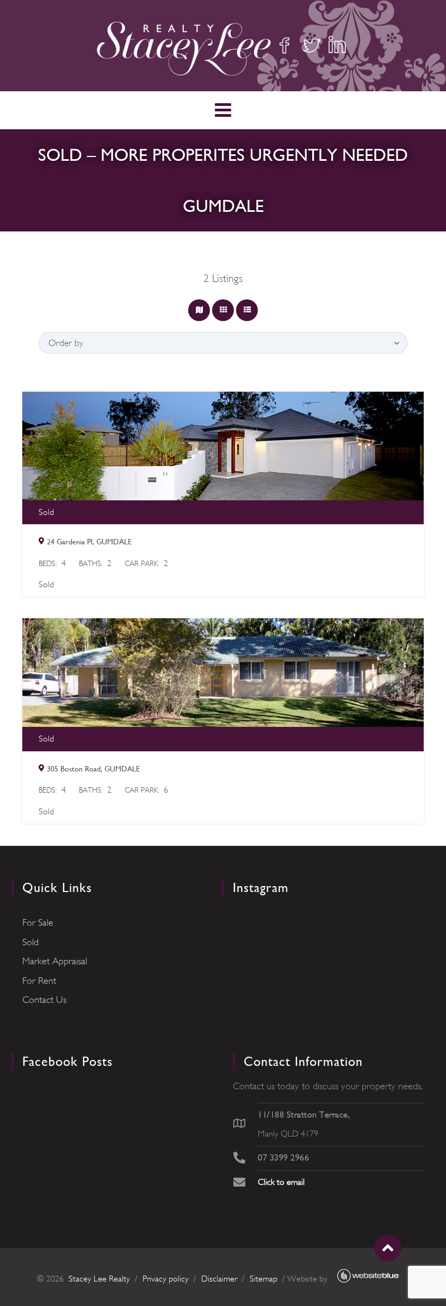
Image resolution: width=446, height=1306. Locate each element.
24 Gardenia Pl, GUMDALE (89, 541)
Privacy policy (166, 1279)
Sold (30, 942)
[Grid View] (223, 310)
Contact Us (44, 999)
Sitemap (263, 1279)
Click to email (281, 1182)
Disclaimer (219, 1279)
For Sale (37, 922)
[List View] (247, 310)
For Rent (39, 980)
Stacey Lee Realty (99, 1279)
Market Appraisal (54, 961)
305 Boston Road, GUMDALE (93, 768)
